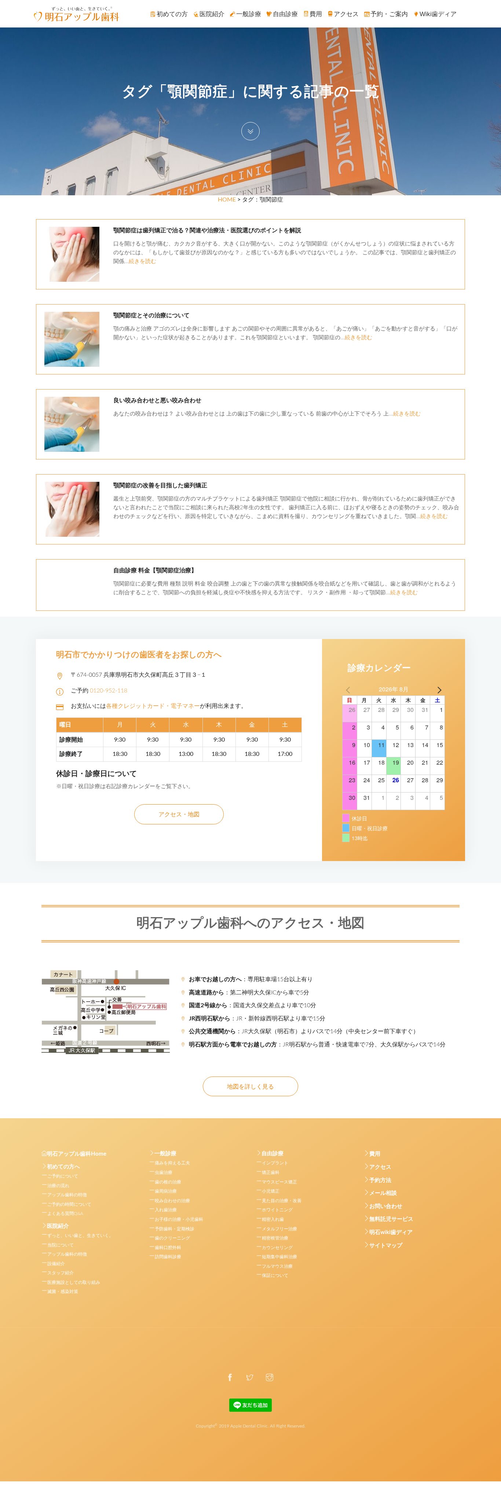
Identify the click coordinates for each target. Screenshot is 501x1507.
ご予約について (62, 1176)
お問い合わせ (385, 1206)
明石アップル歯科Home (76, 1154)
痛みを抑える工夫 (172, 1163)
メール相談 (383, 1193)
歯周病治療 (166, 1191)
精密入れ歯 (273, 1219)
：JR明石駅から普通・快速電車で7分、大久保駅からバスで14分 (317, 1045)
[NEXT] (438, 689)
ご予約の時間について (69, 1204)
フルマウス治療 (277, 1266)
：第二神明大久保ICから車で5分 (249, 993)
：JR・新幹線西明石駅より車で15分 (257, 1019)
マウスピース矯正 (279, 1182)
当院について (60, 1245)
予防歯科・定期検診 (174, 1229)
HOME (227, 200)
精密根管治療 (275, 1238)
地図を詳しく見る (250, 1087)
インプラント (275, 1163)
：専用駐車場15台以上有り (251, 979)
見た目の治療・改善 (281, 1200)
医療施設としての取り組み (73, 1282)
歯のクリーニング (172, 1238)
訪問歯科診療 (168, 1257)
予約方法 (380, 1180)
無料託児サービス (391, 1219)
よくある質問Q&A (65, 1213)
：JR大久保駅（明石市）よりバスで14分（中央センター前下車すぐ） (304, 1031)
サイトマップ (385, 1245)
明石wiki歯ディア (391, 1232)
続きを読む (142, 261)
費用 (374, 1154)
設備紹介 (56, 1264)
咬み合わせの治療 (172, 1200)
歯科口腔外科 (168, 1247)
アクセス (380, 1167)
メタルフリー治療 (279, 1229)
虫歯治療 (163, 1172)
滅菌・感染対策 (62, 1291)
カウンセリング (277, 1247)
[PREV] (349, 689)
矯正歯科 (270, 1172)
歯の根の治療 (168, 1182)
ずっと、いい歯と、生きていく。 (80, 1235)
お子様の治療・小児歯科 (179, 1219)
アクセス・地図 (179, 814)
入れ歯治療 (166, 1210)
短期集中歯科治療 (279, 1257)
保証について (275, 1275)
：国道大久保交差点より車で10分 (252, 1005)
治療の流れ (58, 1185)
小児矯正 (270, 1191)
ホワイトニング (277, 1210)
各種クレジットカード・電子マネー (153, 706)
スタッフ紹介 (60, 1273)
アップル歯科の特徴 (67, 1195)
